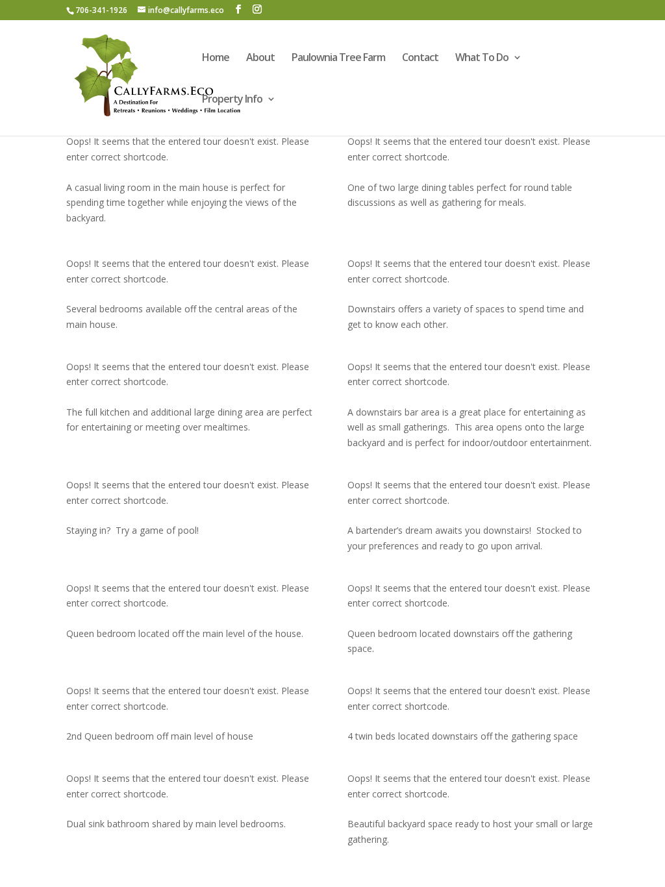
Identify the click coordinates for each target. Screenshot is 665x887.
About (260, 58)
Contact (420, 58)
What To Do (481, 58)
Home (215, 58)
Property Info (232, 100)
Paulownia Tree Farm (338, 58)
